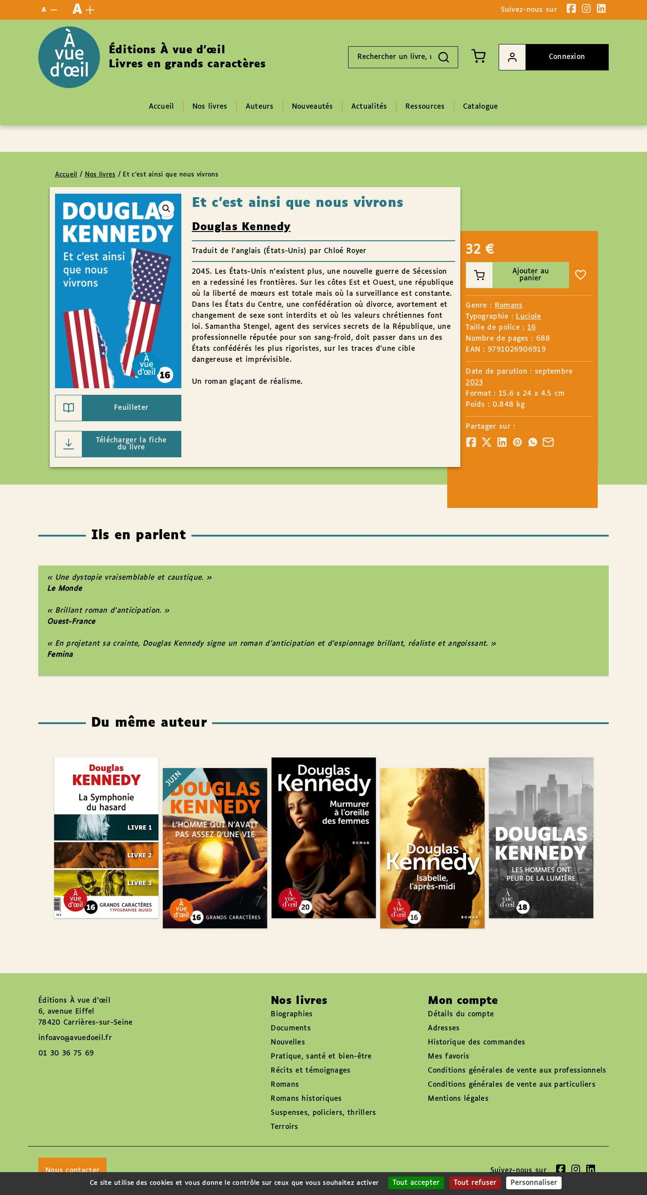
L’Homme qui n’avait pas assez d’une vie (206, 823)
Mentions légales (458, 1099)
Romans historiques (306, 1099)
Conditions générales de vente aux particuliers (512, 1084)
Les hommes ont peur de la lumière (532, 812)
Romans (509, 305)
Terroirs (284, 1127)
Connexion (567, 57)
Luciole (528, 316)
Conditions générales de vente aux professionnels (517, 1070)
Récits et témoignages (310, 1070)
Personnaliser (534, 1183)
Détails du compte (461, 1014)
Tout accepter (416, 1183)
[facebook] (571, 8)
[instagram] (586, 8)
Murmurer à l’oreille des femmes (314, 812)
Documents (291, 1028)
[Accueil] (69, 57)
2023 (474, 382)
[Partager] (471, 442)
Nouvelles (288, 1042)
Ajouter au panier (530, 275)
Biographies (291, 1014)
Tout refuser (475, 1183)
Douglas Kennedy (241, 227)
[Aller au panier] (478, 56)
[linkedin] (601, 8)
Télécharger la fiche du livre (131, 444)
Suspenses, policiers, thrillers (323, 1113)
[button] (166, 209)
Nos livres (100, 175)
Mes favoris (448, 1056)
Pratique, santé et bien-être (321, 1056)
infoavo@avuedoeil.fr (75, 1038)
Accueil (66, 175)
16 (531, 327)
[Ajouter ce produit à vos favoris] (580, 275)
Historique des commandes (476, 1042)
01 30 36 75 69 (66, 1053)
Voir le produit (554, 880)
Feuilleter (131, 408)
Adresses (444, 1028)
